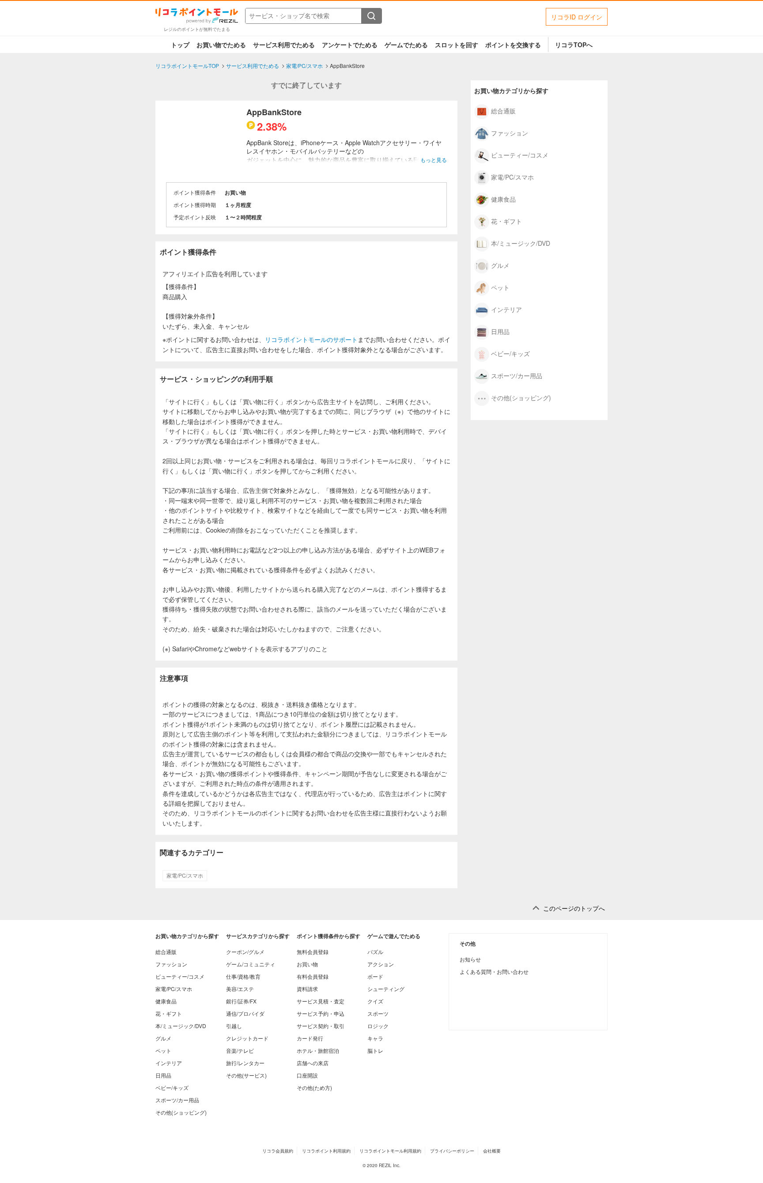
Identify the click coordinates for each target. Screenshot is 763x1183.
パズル (375, 951)
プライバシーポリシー (452, 1151)
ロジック (378, 1025)
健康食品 (503, 198)
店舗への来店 (313, 1063)
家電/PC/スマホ (184, 875)
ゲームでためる (406, 44)
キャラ (375, 1038)
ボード (375, 976)
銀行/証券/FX (241, 1001)
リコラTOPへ (574, 44)
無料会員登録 (313, 951)
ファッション (509, 132)
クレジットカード (247, 1038)
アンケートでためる (350, 44)
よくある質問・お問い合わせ (494, 971)
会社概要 (492, 1151)
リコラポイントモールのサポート (311, 339)
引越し (234, 1025)
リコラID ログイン (576, 16)
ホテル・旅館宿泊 (318, 1050)
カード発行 (310, 1038)
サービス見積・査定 (320, 1001)
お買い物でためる (221, 44)
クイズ (375, 1001)
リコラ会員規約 (277, 1151)
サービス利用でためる (284, 44)
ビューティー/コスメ (519, 154)
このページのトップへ (574, 908)
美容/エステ (240, 988)
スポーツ (378, 1013)
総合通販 (503, 110)
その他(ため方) (314, 1087)
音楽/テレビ (240, 1050)
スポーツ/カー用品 (516, 375)
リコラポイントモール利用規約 (390, 1151)
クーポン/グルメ (245, 951)
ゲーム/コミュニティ (250, 964)
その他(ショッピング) (521, 397)
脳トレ (375, 1050)
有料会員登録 (313, 976)
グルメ (500, 264)
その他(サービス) (246, 1075)
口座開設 (307, 1075)
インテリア (506, 308)
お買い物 (307, 964)
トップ (180, 44)
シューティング (385, 988)
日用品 (500, 331)
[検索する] (371, 15)
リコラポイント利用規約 (326, 1151)
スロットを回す (456, 44)
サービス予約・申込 (320, 1013)
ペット (500, 286)
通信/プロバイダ (245, 1013)
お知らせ (470, 959)
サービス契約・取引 (320, 1025)
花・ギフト (506, 220)
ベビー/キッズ (510, 353)
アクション (380, 964)
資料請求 (307, 988)
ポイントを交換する (513, 44)
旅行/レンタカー (245, 1063)
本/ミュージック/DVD (520, 242)
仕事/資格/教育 (243, 976)
